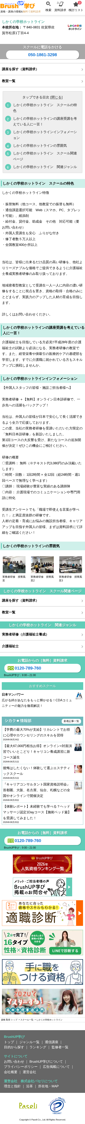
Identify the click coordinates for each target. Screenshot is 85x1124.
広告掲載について (56, 1066)
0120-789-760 (28, 668)
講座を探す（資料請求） (20, 69)
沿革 (29, 1086)
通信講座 (51, 1042)
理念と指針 (12, 1086)
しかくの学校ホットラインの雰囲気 (40, 145)
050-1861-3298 (42, 54)
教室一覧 (8, 81)
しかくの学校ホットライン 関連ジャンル (45, 167)
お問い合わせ (14, 1061)
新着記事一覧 (71, 721)
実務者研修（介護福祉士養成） (25, 634)
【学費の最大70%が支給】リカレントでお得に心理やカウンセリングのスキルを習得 (36, 734)
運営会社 (29, 1072)
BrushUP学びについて (46, 1061)
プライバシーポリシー (21, 1066)
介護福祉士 (10, 646)
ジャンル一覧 (29, 1042)
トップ (9, 1042)
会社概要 (10, 1072)
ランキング (37, 1047)
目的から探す (14, 1047)
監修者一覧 (60, 1047)
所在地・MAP (48, 1086)
